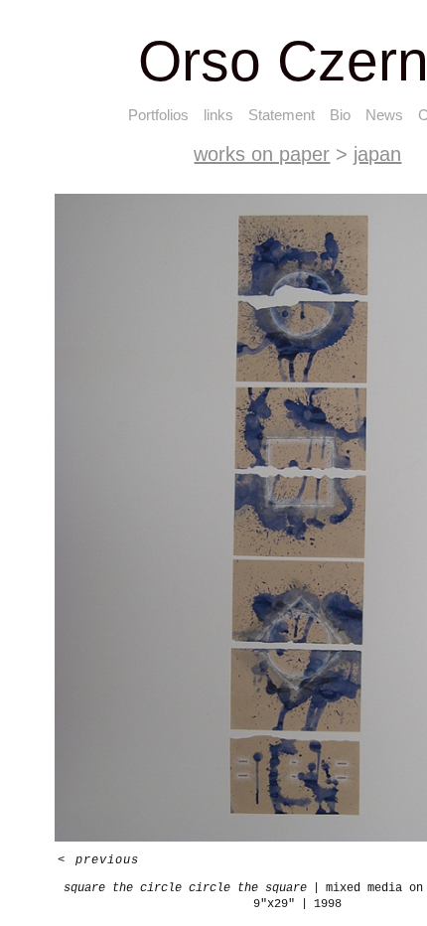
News (384, 114)
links (218, 114)
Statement (281, 114)
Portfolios (158, 114)
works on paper (262, 154)
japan (377, 154)
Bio (340, 114)
